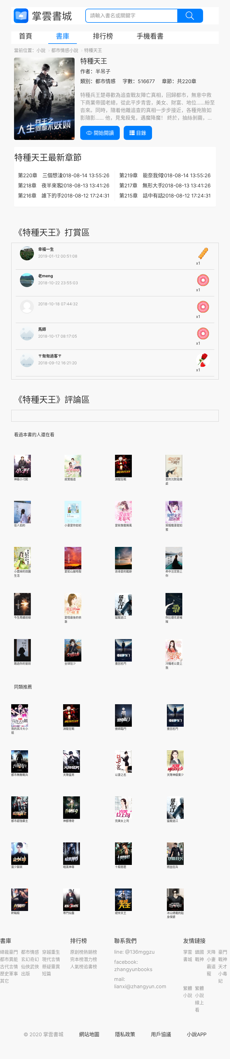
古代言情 (9, 966)
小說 (40, 50)
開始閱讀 (103, 133)
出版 (25, 973)
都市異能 (9, 959)
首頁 (25, 36)
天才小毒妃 (222, 974)
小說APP (196, 1034)
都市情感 (30, 952)
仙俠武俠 (30, 966)
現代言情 (51, 959)
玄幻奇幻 (30, 959)
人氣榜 (77, 966)
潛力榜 (90, 959)
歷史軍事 (9, 973)
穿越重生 (51, 952)
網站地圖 (89, 1034)
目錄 (140, 133)
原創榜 (77, 952)
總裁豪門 (9, 952)
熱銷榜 (90, 952)
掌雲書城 (42, 15)
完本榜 (77, 959)
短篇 (46, 973)
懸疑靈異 (51, 966)
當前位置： (25, 50)
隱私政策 (125, 1034)
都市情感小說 (64, 50)
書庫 (62, 36)
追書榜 (90, 966)
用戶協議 (161, 1034)
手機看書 (150, 36)
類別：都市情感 (98, 81)
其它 (4, 981)
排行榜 (103, 36)
